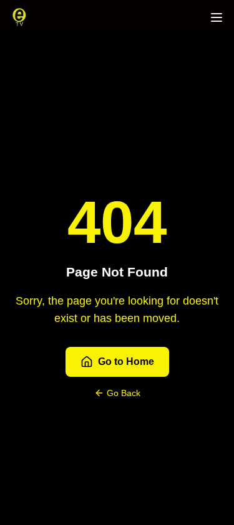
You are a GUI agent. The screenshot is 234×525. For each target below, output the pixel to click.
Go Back (123, 393)
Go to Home (126, 361)
